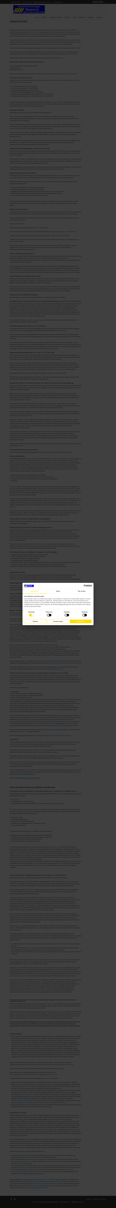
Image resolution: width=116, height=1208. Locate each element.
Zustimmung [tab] (34, 591)
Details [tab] (58, 591)
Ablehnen (35, 621)
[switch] (49, 615)
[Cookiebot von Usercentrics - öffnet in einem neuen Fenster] (85, 586)
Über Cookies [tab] (81, 591)
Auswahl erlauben (58, 621)
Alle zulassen (80, 621)
